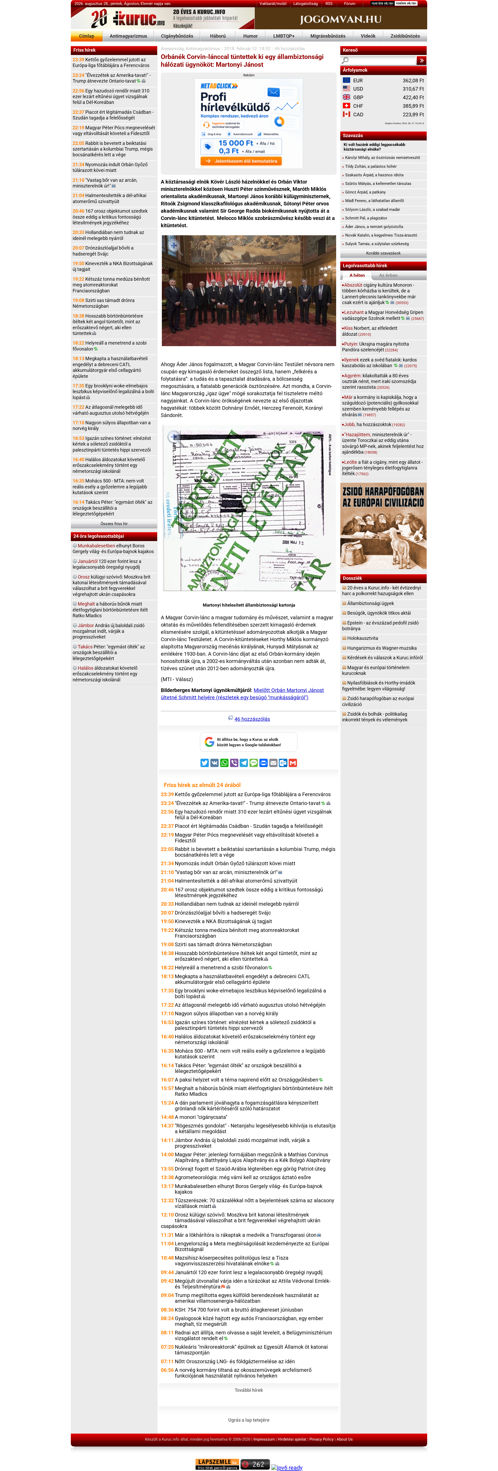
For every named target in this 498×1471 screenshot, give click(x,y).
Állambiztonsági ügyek (370, 603)
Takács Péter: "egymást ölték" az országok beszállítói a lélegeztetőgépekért (113, 507)
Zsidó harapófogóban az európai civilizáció (378, 701)
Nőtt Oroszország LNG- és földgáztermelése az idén (235, 1362)
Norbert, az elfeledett (369, 331)
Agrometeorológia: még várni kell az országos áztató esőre (243, 1177)
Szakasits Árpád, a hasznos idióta (373, 175)
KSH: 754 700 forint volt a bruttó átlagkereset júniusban (239, 1310)
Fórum (349, 3)
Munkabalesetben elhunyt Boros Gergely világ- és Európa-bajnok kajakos (248, 1189)
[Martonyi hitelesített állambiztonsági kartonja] (249, 509)
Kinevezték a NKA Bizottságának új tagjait (113, 266)
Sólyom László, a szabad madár (371, 209)
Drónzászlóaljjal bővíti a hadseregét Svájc (103, 250)
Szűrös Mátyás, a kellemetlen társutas (376, 183)
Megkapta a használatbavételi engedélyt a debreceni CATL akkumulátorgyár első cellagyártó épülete (110, 367)
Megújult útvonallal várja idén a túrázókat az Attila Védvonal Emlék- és (253, 1284)
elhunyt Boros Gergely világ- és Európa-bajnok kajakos (113, 548)
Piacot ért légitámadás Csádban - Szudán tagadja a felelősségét (113, 114)
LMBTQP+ (284, 36)
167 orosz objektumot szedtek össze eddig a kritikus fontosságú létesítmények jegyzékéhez (110, 216)
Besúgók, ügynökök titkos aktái (379, 613)
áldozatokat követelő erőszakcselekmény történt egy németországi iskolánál (105, 673)
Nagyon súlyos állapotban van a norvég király (112, 425)
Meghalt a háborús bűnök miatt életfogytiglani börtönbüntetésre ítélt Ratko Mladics (254, 1091)
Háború (218, 36)
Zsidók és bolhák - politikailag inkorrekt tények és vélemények (374, 716)
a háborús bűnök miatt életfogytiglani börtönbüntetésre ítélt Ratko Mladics (110, 609)
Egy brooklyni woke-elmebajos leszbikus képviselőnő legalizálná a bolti (113, 391)
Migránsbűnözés (327, 36)
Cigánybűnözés (177, 36)
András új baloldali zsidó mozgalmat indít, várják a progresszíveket (108, 631)
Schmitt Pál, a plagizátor (364, 218)
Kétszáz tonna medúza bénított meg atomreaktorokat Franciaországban (111, 284)
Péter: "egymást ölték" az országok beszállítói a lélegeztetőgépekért (109, 652)
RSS (329, 3)
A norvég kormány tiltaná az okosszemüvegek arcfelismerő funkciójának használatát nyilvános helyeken (243, 1373)
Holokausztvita (362, 638)
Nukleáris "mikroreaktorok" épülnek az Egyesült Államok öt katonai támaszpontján (251, 1350)
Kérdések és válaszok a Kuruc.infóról (385, 657)
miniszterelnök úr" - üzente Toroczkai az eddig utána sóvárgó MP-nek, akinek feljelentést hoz (383, 443)
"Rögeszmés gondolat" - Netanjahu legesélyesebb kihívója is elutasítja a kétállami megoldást (255, 1128)
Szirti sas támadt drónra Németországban (104, 303)
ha (374, 424)
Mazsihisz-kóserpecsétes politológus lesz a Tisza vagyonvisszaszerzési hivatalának (231, 1261)
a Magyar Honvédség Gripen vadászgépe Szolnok (383, 315)
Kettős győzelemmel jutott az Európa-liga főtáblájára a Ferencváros (111, 62)
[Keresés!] (421, 60)
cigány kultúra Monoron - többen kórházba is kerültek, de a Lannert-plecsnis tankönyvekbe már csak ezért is (379, 293)
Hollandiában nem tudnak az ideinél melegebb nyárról (108, 235)
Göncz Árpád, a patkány (364, 192)
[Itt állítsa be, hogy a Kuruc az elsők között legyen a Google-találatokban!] (249, 750)
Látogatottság (305, 3)
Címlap (86, 36)
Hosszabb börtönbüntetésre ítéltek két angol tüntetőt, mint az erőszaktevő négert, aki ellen (108, 324)
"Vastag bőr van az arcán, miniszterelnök (105, 183)
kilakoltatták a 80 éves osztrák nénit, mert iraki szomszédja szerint (379, 381)
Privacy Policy (321, 1439)
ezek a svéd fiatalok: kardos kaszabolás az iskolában (379, 362)
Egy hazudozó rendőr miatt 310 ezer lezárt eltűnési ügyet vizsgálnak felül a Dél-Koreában (111, 96)
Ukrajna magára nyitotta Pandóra (375, 346)
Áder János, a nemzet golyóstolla (372, 226)
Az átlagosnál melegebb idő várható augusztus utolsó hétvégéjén (111, 409)
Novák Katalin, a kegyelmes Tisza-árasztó (379, 235)
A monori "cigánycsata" (201, 1117)
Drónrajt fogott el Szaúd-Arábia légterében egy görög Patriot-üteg (250, 1169)
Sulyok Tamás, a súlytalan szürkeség (375, 243)
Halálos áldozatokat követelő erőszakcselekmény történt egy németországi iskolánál (109, 465)
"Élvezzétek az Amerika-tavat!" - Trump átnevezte (112, 78)
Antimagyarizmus (128, 36)
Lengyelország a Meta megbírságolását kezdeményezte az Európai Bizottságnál (252, 1246)
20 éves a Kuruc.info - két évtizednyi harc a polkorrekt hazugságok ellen (381, 590)
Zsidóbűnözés (405, 36)
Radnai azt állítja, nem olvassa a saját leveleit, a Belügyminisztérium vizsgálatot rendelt (253, 1335)
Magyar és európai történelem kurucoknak (376, 670)
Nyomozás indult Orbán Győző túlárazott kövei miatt (110, 167)
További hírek (249, 1390)
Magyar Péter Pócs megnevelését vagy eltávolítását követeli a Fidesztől (114, 130)
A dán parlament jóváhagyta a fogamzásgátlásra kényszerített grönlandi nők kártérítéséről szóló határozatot (247, 1106)
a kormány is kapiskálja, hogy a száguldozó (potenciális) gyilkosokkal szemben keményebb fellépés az (380, 405)
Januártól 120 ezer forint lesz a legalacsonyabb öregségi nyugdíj (249, 1272)
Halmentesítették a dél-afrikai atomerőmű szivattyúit (109, 198)
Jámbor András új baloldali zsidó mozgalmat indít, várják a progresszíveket (242, 1143)
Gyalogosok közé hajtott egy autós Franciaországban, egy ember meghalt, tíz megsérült (249, 1321)
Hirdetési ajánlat (292, 1439)
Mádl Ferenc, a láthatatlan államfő (373, 200)
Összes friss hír (114, 523)
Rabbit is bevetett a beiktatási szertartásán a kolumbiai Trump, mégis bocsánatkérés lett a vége (113, 149)
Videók (368, 36)
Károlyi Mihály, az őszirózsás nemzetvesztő (381, 157)
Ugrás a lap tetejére (248, 1419)
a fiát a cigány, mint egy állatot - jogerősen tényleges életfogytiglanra (382, 467)
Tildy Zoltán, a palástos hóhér (369, 166)
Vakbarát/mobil (273, 3)
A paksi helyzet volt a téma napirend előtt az (246, 1080)
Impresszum (264, 1439)
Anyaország (172, 48)
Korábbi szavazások (383, 253)
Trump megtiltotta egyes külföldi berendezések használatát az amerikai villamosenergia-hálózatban (247, 1298)
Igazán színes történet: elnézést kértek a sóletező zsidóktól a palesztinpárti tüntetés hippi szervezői (112, 444)
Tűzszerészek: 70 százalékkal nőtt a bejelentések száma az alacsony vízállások (254, 1203)
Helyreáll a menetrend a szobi (110, 345)
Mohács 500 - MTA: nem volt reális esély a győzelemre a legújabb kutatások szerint (110, 486)
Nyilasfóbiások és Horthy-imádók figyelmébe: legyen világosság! (378, 685)
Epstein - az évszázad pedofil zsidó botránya (380, 625)
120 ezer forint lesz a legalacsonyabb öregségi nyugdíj (107, 564)
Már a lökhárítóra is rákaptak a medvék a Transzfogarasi (245, 1235)
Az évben (388, 275)
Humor (250, 36)
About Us (345, 1439)
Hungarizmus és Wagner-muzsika (382, 648)
